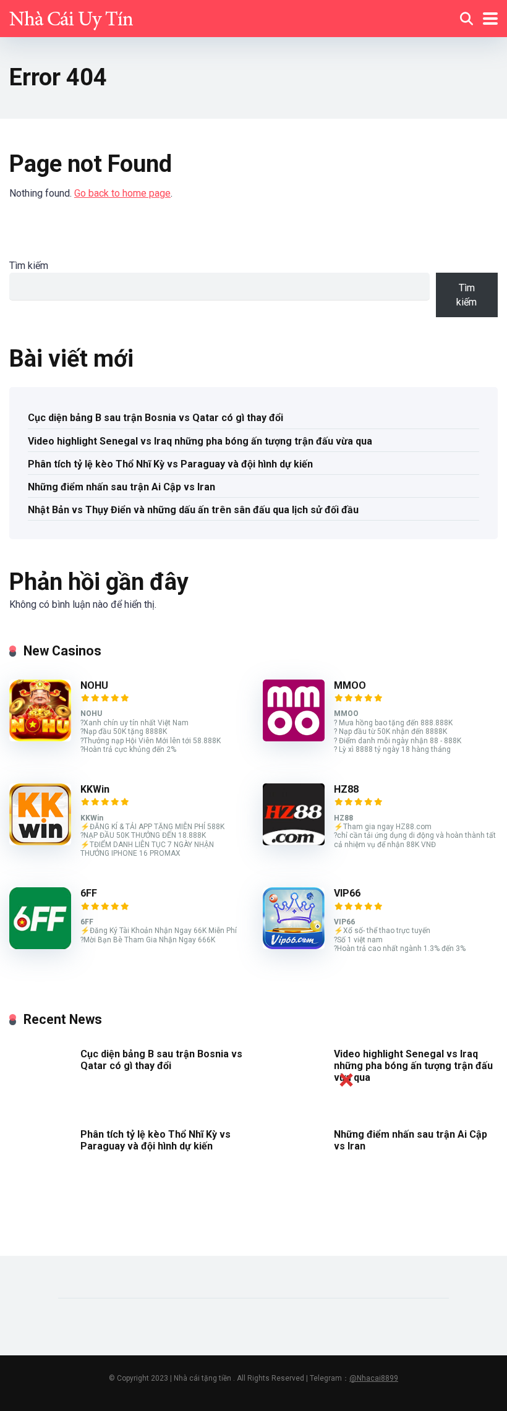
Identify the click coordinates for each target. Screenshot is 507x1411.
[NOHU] (40, 738)
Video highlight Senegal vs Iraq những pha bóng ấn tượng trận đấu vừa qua (200, 441)
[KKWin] (40, 842)
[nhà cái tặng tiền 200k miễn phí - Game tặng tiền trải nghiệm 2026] (71, 17)
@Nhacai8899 (373, 1378)
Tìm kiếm (28, 265)
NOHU (94, 685)
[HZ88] (294, 842)
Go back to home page (122, 193)
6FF (88, 893)
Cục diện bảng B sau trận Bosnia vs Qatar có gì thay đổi (155, 418)
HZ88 (346, 789)
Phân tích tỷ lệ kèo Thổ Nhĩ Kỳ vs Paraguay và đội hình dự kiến (170, 464)
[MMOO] (294, 738)
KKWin (94, 789)
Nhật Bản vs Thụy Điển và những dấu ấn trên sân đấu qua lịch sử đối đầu (193, 510)
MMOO (350, 685)
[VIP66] (294, 946)
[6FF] (40, 946)
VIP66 (347, 893)
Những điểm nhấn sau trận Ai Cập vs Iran (121, 487)
